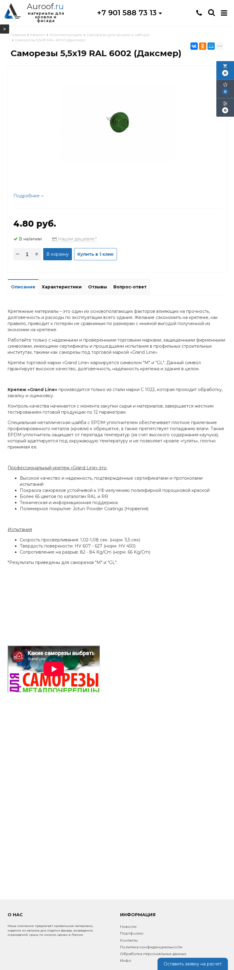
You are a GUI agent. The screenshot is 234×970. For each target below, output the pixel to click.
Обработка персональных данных (153, 953)
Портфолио (132, 933)
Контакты (129, 940)
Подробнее (27, 196)
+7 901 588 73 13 (128, 12)
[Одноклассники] (202, 46)
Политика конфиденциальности (151, 947)
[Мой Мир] (211, 46)
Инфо (125, 960)
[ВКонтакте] (194, 46)
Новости (128, 926)
